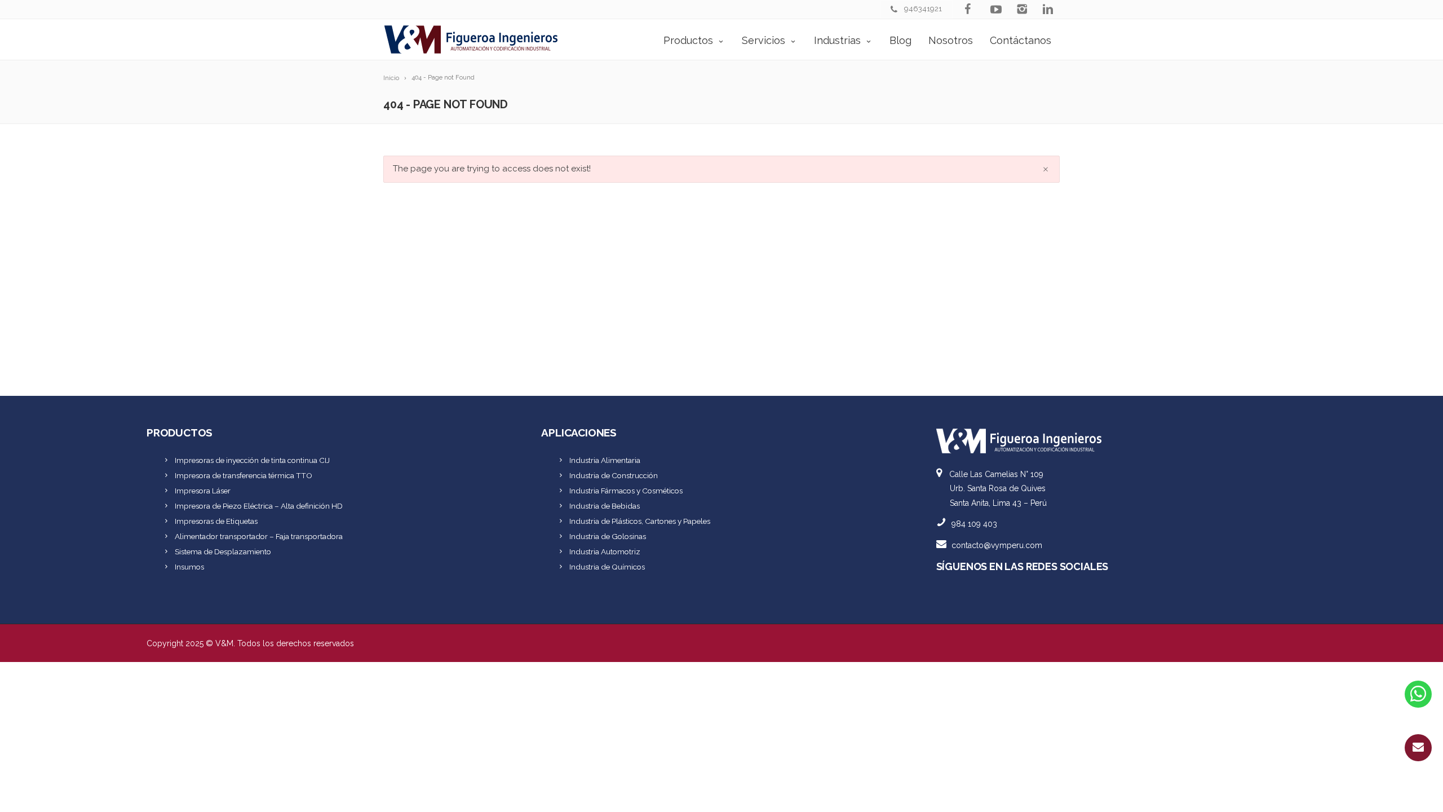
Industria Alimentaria (604, 460)
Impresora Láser (203, 490)
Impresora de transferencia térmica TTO (243, 475)
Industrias (837, 40)
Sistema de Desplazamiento (223, 551)
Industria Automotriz (604, 551)
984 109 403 (974, 523)
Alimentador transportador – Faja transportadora (259, 536)
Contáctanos (1020, 40)
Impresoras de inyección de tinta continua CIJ (252, 460)
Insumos (189, 566)
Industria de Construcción (613, 475)
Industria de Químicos (607, 566)
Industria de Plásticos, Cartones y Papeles (639, 521)
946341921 (923, 9)
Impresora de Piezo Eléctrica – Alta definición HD (259, 505)
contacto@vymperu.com (996, 545)
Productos (688, 40)
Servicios (763, 40)
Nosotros (950, 40)
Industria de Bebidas (604, 505)
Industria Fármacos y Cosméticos (626, 490)
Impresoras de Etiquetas (216, 521)
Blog (900, 40)
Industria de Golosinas (607, 536)
